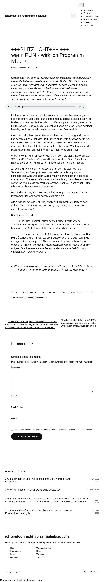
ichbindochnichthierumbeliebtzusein (26, 15)
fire (43, 292)
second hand (18, 297)
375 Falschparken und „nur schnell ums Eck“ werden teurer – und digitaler (39, 480)
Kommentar (16, 367)
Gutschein (52, 292)
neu (81, 292)
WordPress (94, 572)
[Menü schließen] (81, 5)
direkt (48, 266)
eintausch (34, 292)
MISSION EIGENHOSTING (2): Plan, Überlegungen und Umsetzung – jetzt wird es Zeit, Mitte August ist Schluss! (78, 323)
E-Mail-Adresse (17, 407)
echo (25, 292)
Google (91, 266)
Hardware (63, 292)
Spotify (77, 266)
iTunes (62, 266)
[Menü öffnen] (73, 16)
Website (14, 418)
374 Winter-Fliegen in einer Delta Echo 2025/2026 (33, 489)
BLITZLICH (32, 68)
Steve (23, 68)
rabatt (89, 292)
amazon (16, 292)
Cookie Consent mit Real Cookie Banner (22, 580)
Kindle (73, 292)
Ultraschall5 (78, 270)
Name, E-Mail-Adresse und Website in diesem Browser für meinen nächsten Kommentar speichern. (53, 430)
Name (14, 396)
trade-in (30, 297)
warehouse (40, 297)
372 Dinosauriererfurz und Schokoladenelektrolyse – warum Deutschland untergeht (38, 512)
